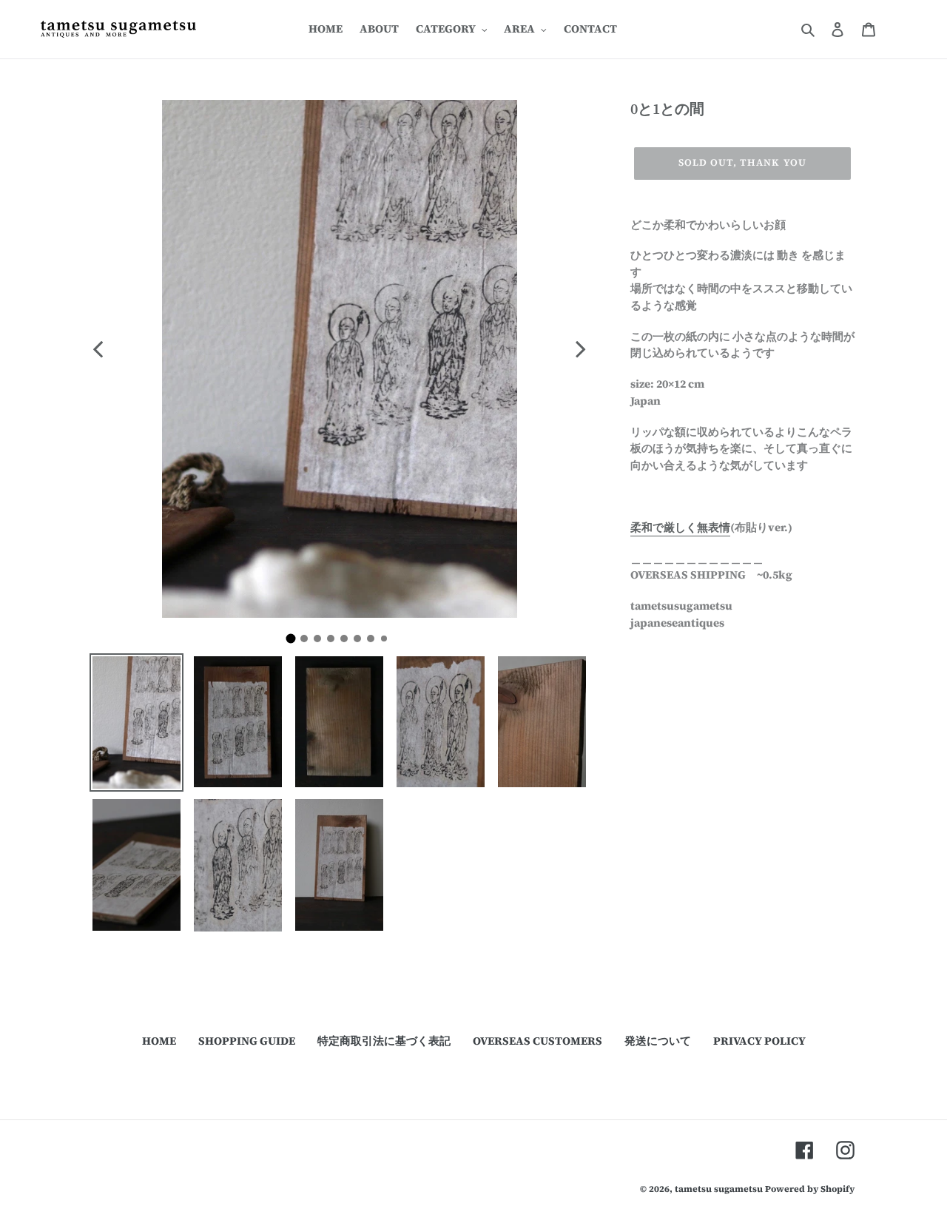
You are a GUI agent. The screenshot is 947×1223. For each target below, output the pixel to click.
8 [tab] (387, 641)
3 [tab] (321, 642)
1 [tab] (296, 643)
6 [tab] (361, 642)
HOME (159, 1040)
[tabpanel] (339, 359)
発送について (657, 1040)
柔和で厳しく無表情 (680, 527)
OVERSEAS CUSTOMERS (537, 1040)
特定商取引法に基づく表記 (384, 1040)
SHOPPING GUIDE (246, 1040)
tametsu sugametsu (719, 1189)
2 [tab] (307, 642)
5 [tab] (347, 642)
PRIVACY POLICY (759, 1040)
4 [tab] (334, 642)
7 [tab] (374, 642)
